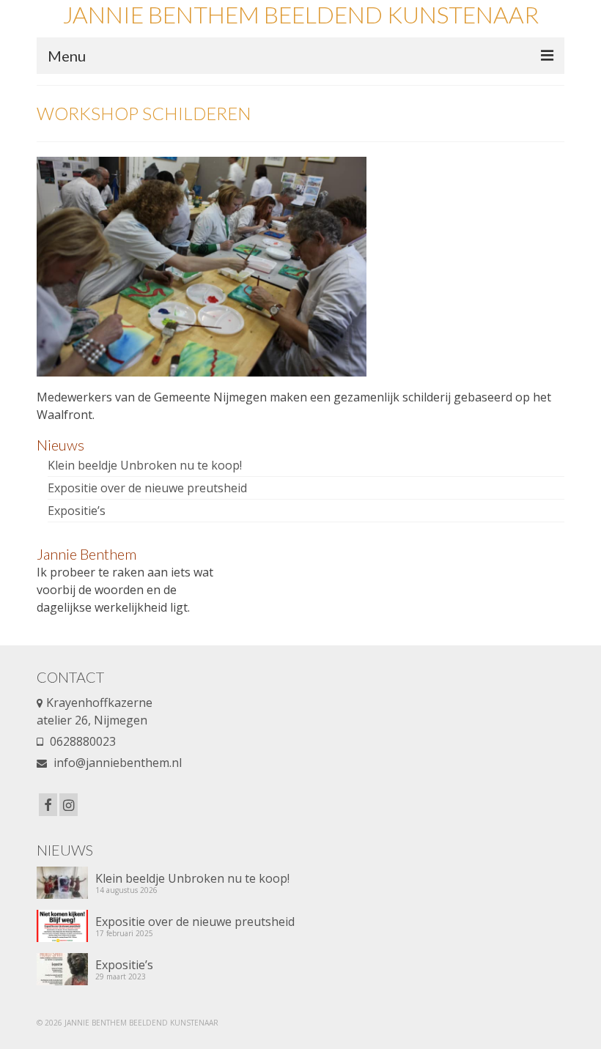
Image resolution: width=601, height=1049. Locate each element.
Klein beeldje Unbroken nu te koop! (145, 465)
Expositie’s (77, 511)
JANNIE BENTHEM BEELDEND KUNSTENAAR (300, 14)
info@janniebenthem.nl (116, 763)
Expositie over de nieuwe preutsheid (147, 488)
